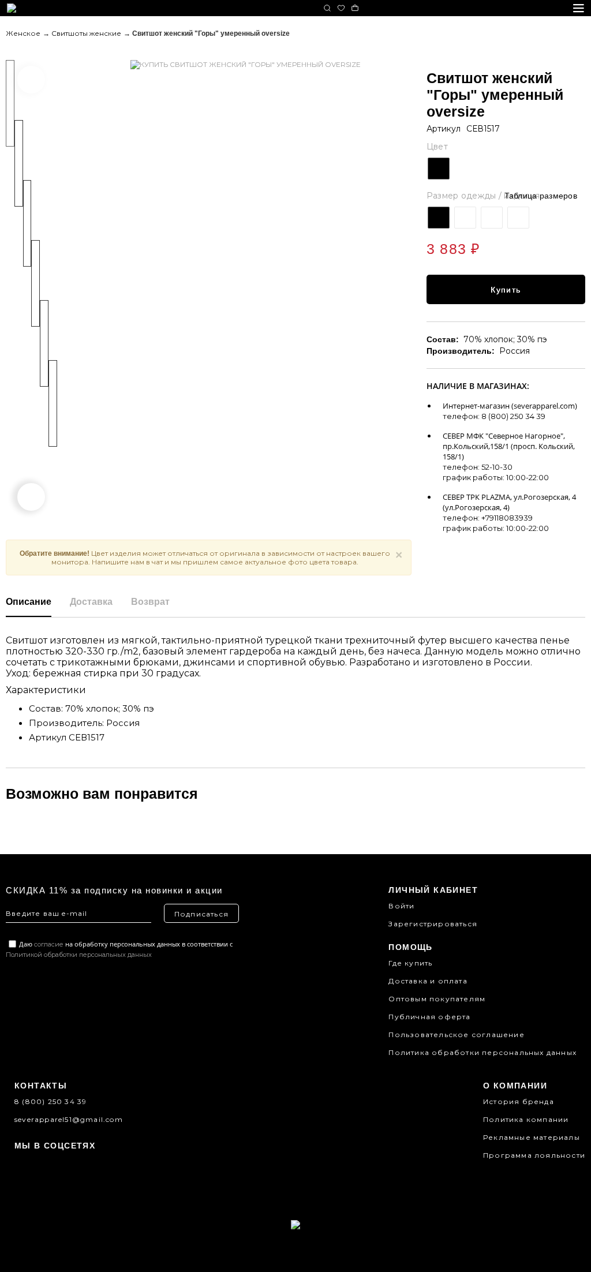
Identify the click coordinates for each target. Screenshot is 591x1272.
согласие (48, 944)
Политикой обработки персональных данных (79, 955)
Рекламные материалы (531, 1137)
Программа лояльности (534, 1155)
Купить (506, 289)
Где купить (410, 963)
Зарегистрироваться (432, 923)
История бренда (518, 1101)
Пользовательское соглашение (456, 1034)
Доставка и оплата (427, 981)
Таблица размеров (540, 195)
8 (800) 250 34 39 (50, 1101)
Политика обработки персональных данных (482, 1052)
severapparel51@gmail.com (68, 1119)
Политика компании (525, 1119)
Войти (401, 905)
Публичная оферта (429, 1016)
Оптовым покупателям (436, 998)
